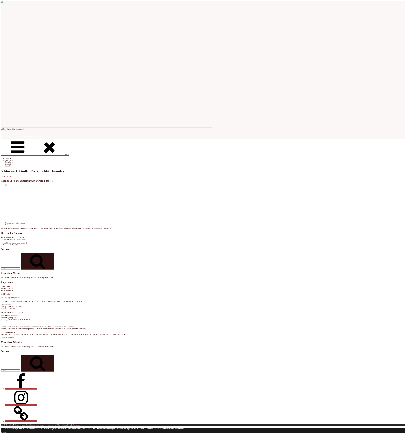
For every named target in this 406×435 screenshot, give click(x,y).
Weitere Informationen (63, 425)
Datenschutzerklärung (8, 338)
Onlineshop (9, 160)
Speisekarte (9, 162)
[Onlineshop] (21, 421)
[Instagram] (21, 405)
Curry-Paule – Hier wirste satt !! (11, 132)
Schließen (4, 432)
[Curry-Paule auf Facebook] (21, 389)
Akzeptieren (76, 425)
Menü (67, 154)
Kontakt (7, 166)
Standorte (8, 164)
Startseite (8, 158)
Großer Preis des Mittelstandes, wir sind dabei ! (27, 180)
